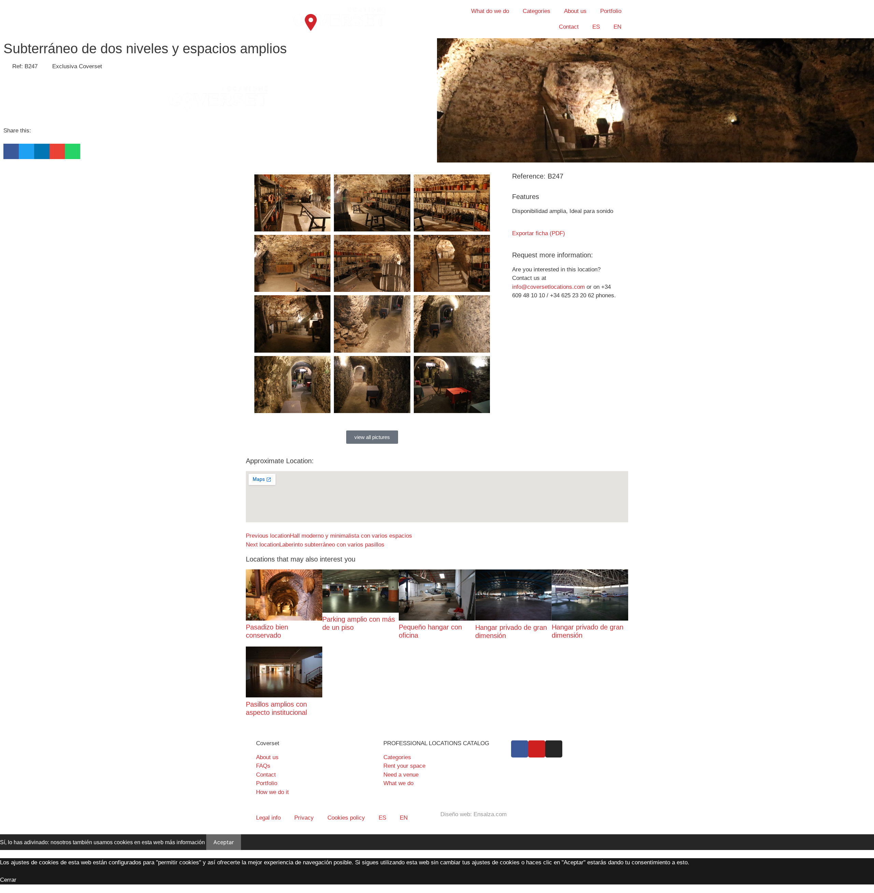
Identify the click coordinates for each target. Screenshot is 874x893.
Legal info (268, 817)
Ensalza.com (490, 814)
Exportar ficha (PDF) (538, 233)
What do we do (490, 11)
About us (575, 11)
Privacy (304, 817)
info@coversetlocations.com (548, 287)
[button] (11, 151)
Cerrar (8, 880)
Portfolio (610, 11)
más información (185, 842)
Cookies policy (346, 817)
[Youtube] (536, 748)
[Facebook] (519, 748)
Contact (569, 27)
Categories (536, 11)
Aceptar (223, 842)
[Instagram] (553, 748)
